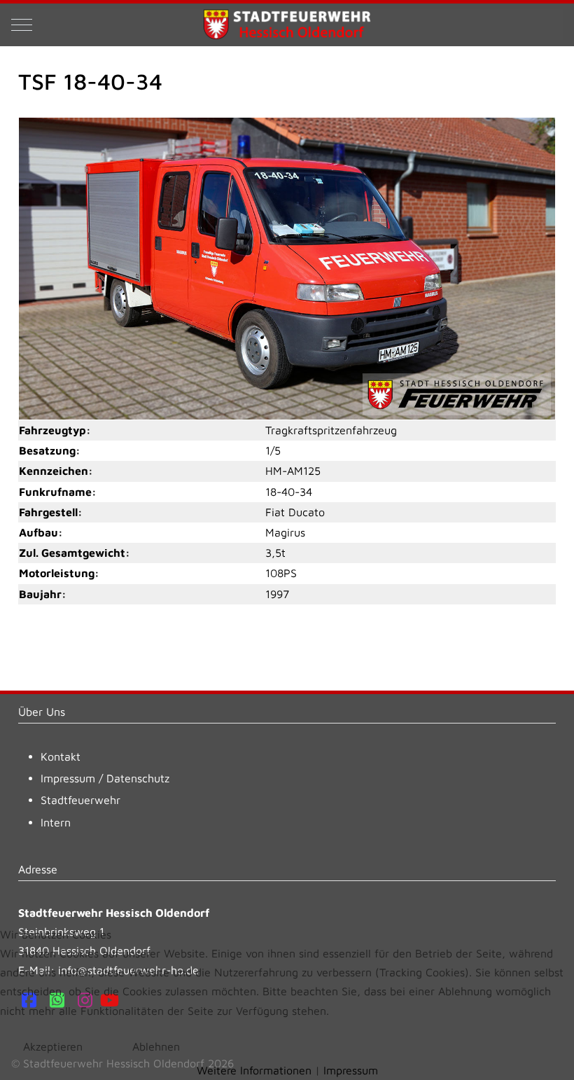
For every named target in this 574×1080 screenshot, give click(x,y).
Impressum (68, 778)
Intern (56, 822)
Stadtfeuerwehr (80, 800)
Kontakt (60, 756)
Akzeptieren (53, 1046)
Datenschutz (137, 778)
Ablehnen (156, 1046)
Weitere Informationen (254, 1070)
